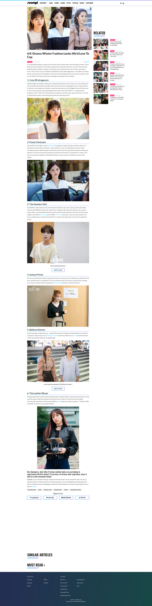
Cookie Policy (63, 589)
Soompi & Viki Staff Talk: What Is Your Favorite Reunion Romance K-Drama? (117, 77)
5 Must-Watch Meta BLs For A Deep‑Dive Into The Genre (117, 54)
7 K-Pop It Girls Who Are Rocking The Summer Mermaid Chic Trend (117, 87)
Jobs (78, 586)
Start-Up (66, 489)
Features (89, 3)
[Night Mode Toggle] (123, 3)
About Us (62, 579)
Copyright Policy (64, 592)
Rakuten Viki (79, 601)
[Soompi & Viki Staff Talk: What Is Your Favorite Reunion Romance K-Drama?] (100, 77)
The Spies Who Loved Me (75, 489)
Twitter (51, 497)
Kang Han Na (51, 145)
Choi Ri (75, 335)
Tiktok (82, 497)
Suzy (73, 90)
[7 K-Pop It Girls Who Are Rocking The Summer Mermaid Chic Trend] (100, 88)
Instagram (67, 497)
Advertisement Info (65, 595)
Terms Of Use (63, 582)
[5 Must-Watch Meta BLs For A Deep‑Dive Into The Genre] (100, 55)
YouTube (46, 582)
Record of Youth (48, 489)
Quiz (51, 3)
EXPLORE (43, 3)
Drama (112, 62)
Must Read (35, 564)
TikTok (45, 579)
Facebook (35, 497)
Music (82, 3)
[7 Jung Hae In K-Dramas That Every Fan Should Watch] (100, 99)
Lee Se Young (43, 215)
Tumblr (34, 486)
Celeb (63, 3)
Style (68, 3)
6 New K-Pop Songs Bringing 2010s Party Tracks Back (116, 43)
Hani (58, 401)
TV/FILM (75, 3)
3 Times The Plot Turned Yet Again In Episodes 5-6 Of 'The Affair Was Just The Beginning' (117, 66)
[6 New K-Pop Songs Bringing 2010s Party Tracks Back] (100, 44)
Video (56, 3)
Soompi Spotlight (58, 489)
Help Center (80, 582)
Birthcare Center (51, 335)
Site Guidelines (80, 579)
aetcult (87, 61)
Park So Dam (57, 283)
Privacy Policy (64, 586)
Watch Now (58, 270)
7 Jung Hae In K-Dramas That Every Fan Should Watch (117, 98)
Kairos (59, 215)
